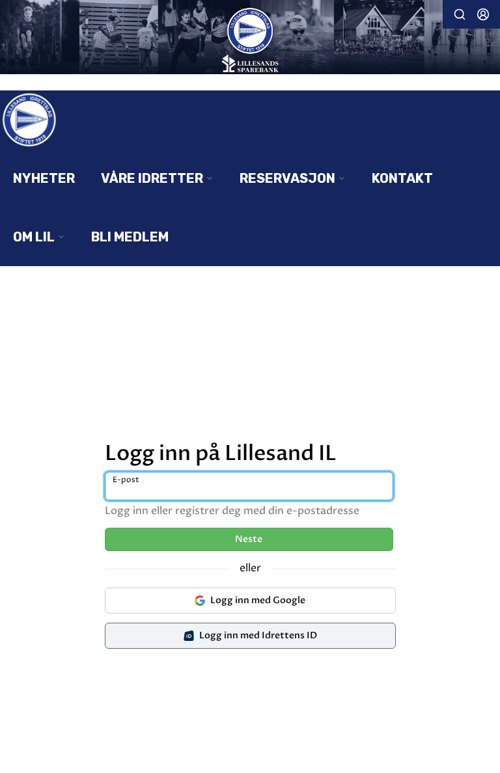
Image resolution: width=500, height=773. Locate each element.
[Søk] (459, 14)
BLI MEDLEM (130, 237)
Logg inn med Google (257, 600)
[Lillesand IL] (250, 38)
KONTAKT (402, 178)
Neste (248, 539)
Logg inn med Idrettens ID (258, 635)
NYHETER (44, 178)
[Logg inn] (483, 14)
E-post (126, 479)
